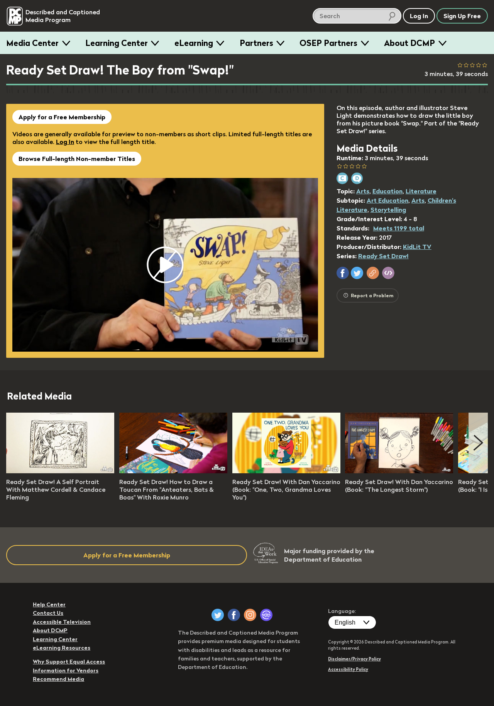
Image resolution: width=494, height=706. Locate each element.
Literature (421, 191)
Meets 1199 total (398, 228)
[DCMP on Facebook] (234, 615)
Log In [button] (419, 16)
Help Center (49, 604)
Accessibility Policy (348, 669)
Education (387, 191)
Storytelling (388, 209)
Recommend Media (58, 679)
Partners (256, 43)
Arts (362, 191)
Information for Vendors (65, 670)
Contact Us (48, 612)
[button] (343, 273)
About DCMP (409, 43)
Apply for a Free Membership (62, 117)
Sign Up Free (462, 16)
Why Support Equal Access (69, 661)
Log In (65, 142)
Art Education (387, 200)
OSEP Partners (328, 43)
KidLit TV (417, 247)
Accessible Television (62, 621)
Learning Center (116, 43)
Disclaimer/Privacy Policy (354, 659)
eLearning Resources (61, 647)
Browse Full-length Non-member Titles (77, 159)
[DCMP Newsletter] (266, 615)
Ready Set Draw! (383, 256)
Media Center (32, 43)
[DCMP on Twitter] (217, 615)
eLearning (193, 43)
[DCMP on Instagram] (250, 615)
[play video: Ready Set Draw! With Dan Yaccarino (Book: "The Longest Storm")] (399, 471)
